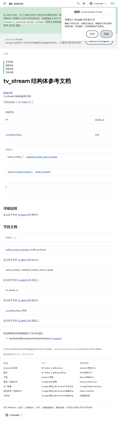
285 (33, 300)
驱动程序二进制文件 (12, 391)
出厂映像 (7, 386)
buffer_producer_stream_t (20, 172)
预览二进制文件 (10, 382)
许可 (38, 407)
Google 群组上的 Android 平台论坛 (57, 386)
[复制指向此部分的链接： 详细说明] (21, 208)
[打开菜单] (4, 3)
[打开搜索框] (78, 3)
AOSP (5, 54)
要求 (5, 372)
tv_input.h (25, 102)
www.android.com (88, 382)
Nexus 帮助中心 (87, 377)
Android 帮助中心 (88, 368)
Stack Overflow (87, 391)
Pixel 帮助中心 (86, 372)
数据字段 (8, 92)
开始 (106, 34)
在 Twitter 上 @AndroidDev (54, 372)
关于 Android (9, 407)
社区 (20, 407)
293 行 (35, 280)
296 (33, 259)
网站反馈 (60, 407)
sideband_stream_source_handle (41, 157)
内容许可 (31, 349)
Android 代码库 (10, 368)
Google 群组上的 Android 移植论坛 (57, 395)
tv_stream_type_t (14, 134)
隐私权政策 (48, 407)
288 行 (35, 320)
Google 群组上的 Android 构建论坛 (57, 391)
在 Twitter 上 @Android (52, 368)
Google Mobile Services (90, 386)
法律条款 (29, 407)
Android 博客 (48, 377)
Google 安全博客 (49, 382)
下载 (5, 377)
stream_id (99, 119)
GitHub (6, 395)
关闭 (92, 34)
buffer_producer (43, 172)
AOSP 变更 (14, 25)
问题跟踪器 (85, 395)
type (97, 134)
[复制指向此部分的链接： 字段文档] (21, 227)
